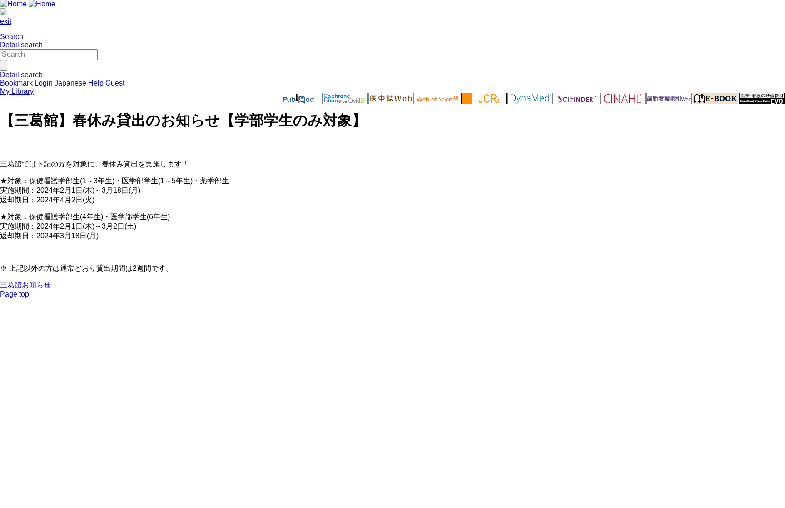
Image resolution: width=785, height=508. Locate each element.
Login (44, 83)
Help (96, 83)
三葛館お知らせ (25, 285)
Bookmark (16, 83)
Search (11, 36)
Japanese (70, 83)
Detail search (21, 45)
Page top (14, 294)
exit (5, 21)
